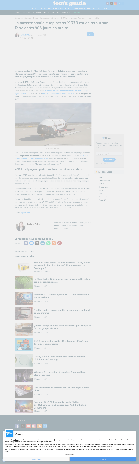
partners (15, 440)
